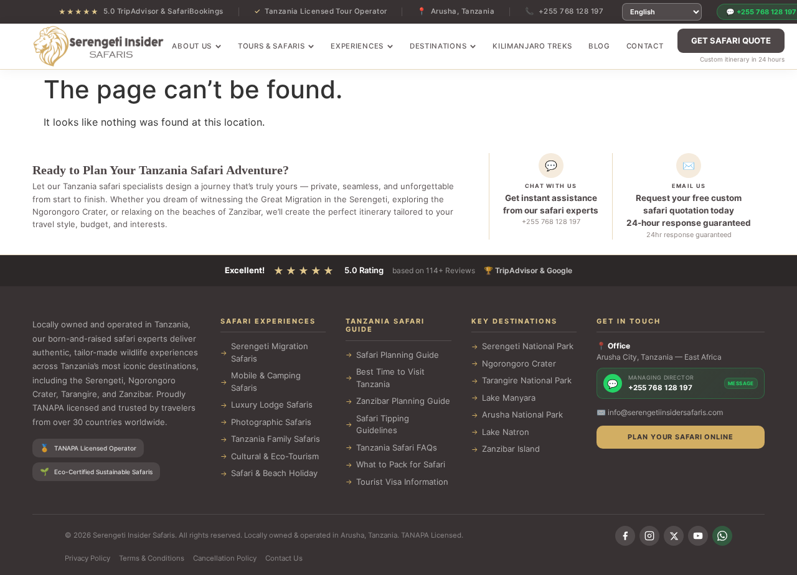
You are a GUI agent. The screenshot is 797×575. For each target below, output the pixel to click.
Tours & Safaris (271, 46)
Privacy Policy (87, 558)
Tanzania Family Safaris (275, 439)
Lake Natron (505, 432)
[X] (674, 536)
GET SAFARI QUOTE (731, 40)
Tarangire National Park (527, 380)
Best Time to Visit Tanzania (390, 378)
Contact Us (284, 558)
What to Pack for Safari (400, 464)
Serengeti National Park (527, 346)
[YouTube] (698, 536)
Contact (645, 46)
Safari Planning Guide (397, 355)
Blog (599, 46)
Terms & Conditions (151, 558)
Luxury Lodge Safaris (272, 404)
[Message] (722, 536)
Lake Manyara (508, 398)
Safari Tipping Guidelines (382, 424)
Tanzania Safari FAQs (396, 447)
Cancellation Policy (225, 558)
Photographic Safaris (271, 422)
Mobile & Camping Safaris (266, 381)
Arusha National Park (522, 414)
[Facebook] (625, 536)
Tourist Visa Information (402, 482)
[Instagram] (649, 536)
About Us (192, 46)
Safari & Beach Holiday (274, 473)
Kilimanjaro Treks (532, 46)
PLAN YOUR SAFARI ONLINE (680, 436)
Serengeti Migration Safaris (269, 352)
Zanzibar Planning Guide (403, 401)
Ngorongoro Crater (519, 363)
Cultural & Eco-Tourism (275, 456)
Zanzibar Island (511, 449)
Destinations (438, 46)
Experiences (357, 46)
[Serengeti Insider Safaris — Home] (98, 46)
